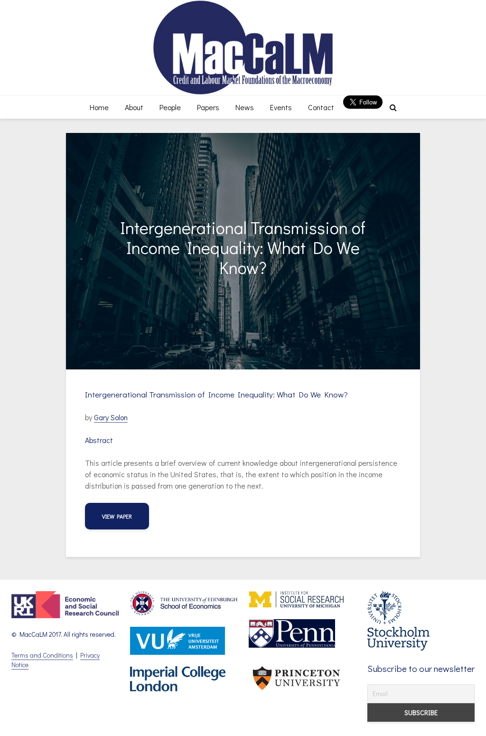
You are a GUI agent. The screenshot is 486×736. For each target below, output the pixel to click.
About (134, 107)
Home (99, 107)
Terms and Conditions (42, 655)
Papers (208, 107)
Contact (321, 107)
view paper (117, 516)
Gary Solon (111, 417)
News (244, 107)
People (170, 107)
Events (281, 107)
